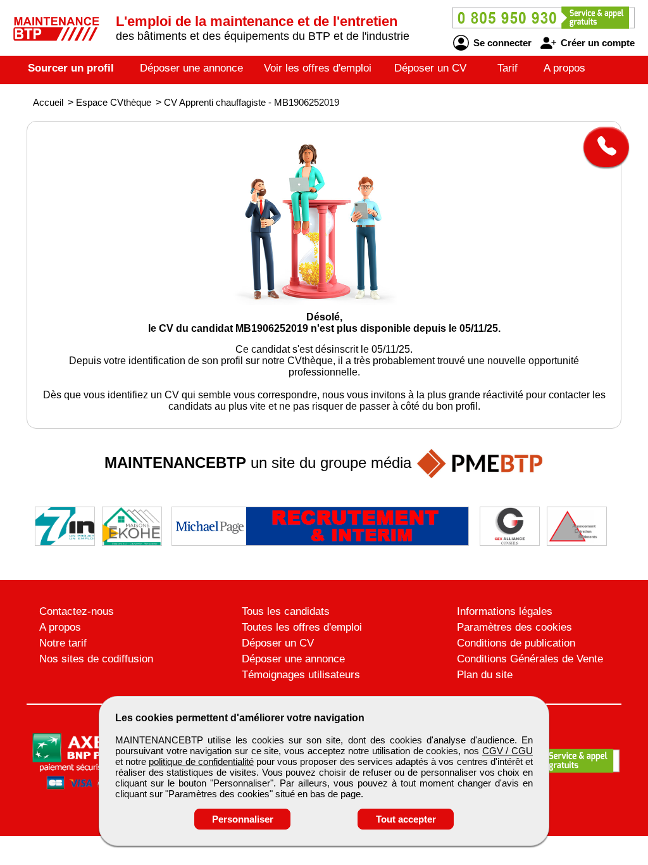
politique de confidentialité (201, 761)
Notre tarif (63, 643)
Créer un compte (596, 42)
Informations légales (504, 611)
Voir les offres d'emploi (317, 68)
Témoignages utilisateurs (301, 675)
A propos (564, 68)
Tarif (507, 68)
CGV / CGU (507, 750)
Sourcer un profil (71, 68)
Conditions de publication (516, 643)
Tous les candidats (286, 611)
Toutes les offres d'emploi (302, 627)
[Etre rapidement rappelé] (601, 147)
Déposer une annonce (191, 68)
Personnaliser (242, 819)
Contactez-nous (76, 611)
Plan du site (485, 675)
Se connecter (501, 42)
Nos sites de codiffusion (96, 659)
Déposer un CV (430, 68)
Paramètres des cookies (514, 627)
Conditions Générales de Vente (530, 659)
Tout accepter (406, 819)
